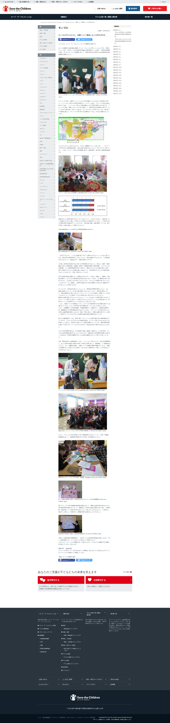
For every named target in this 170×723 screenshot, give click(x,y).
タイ (41, 135)
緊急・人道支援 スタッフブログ (72, 642)
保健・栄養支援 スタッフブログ (72, 635)
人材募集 (91, 2)
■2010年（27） (118, 85)
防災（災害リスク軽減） (46, 43)
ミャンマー (43, 204)
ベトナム (42, 196)
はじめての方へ (9, 2)
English (164, 2)
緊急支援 (42, 109)
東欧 (41, 151)
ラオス (41, 213)
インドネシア (43, 87)
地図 (41, 645)
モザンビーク (43, 207)
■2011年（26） (118, 83)
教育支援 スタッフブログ (70, 628)
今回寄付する (99, 580)
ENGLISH (62, 717)
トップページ (44, 22)
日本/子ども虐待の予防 (46, 160)
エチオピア (43, 96)
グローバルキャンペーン (46, 112)
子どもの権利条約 (44, 628)
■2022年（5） (117, 54)
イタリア (42, 74)
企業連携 (42, 106)
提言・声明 (43, 148)
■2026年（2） (117, 30)
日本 (41, 157)
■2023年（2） (117, 51)
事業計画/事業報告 (45, 648)
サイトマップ (54, 717)
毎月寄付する (53, 580)
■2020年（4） (117, 59)
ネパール (42, 180)
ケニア (41, 116)
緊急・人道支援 (44, 30)
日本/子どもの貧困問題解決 (46, 164)
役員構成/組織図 (44, 638)
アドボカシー (43, 58)
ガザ (41, 103)
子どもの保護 (43, 39)
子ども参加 (43, 49)
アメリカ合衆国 (44, 68)
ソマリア (42, 132)
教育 (41, 36)
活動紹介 (64, 17)
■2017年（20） (118, 67)
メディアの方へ (78, 2)
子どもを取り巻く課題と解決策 (106, 17)
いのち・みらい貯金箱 (46, 77)
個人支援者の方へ (24, 2)
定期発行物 (43, 652)
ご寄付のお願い (156, 8)
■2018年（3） (117, 64)
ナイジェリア (43, 154)
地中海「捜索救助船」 (46, 138)
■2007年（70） (118, 93)
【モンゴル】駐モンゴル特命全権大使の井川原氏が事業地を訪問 (123, 34)
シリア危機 (43, 125)
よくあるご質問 (117, 8)
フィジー (42, 193)
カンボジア (43, 100)
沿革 (41, 642)
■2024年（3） (117, 49)
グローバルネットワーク (45, 632)
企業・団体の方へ (41, 2)
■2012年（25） (118, 80)
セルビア (42, 128)
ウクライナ (43, 93)
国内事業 (65, 667)
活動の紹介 (66, 613)
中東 (41, 141)
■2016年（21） (118, 70)
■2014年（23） (118, 75)
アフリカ (42, 64)
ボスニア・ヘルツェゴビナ (46, 200)
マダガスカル (43, 189)
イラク (41, 80)
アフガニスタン (44, 61)
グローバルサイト (71, 717)
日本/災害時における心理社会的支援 (46, 169)
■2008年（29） (118, 91)
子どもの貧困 (43, 46)
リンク (39, 717)
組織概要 (41, 635)
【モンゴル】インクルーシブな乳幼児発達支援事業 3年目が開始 (123, 41)
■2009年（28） (118, 88)
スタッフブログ (52, 22)
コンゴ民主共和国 (44, 119)
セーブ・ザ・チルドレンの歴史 (47, 625)
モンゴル (59, 22)
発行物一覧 (149, 17)
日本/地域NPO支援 (45, 177)
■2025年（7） (117, 46)
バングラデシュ (44, 186)
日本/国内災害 (43, 173)
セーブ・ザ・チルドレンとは (21, 17)
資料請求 (134, 8)
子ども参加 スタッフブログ (71, 663)
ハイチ (41, 183)
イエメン (42, 71)
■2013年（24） (118, 77)
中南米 (41, 144)
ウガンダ (42, 90)
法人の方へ (65, 684)
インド (41, 84)
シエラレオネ (43, 122)
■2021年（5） (117, 57)
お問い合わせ (101, 8)
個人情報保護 (46, 717)
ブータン (42, 217)
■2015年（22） (118, 72)
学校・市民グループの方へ (60, 2)
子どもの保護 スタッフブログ (72, 657)
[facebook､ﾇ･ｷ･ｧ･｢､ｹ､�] (66, 39)
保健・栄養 (43, 33)
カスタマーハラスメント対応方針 (86, 717)
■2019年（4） (117, 62)
